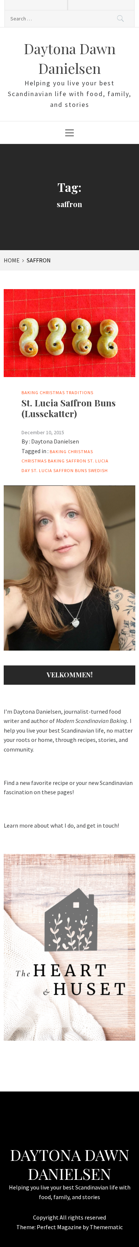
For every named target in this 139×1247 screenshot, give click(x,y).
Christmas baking (43, 461)
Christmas (52, 392)
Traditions (79, 392)
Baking (30, 392)
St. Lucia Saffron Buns (59, 470)
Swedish (98, 470)
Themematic (106, 1227)
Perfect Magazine (60, 1227)
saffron (76, 461)
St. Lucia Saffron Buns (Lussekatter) (68, 407)
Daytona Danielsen (55, 441)
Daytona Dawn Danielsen (69, 1164)
